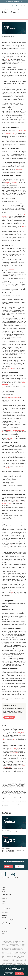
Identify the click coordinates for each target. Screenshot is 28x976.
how (12, 438)
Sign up (19, 866)
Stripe (8, 59)
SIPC (7, 941)
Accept (19, 973)
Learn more (12, 714)
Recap (4, 725)
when (8, 438)
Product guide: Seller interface (10, 832)
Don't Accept (9, 973)
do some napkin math (14, 748)
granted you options (8, 152)
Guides (6, 9)
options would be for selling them (11, 133)
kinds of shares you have (16, 131)
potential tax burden (14, 752)
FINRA (4, 941)
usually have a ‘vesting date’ (11, 182)
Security (4, 936)
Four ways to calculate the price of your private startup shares (13, 851)
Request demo (8, 866)
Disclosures (4, 931)
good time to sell (12, 544)
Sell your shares (9, 717)
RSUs (14, 739)
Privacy (3, 929)
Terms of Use (5, 933)
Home (3, 9)
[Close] (26, 1)
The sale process (8, 601)
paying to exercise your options (12, 170)
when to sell (11, 269)
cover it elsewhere (19, 169)
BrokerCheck (10, 945)
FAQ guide (4, 699)
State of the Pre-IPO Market (15, 1)
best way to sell (5, 547)
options (4, 739)
